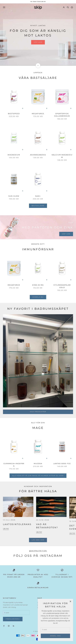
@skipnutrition (38, 551)
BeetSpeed (14, 113)
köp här (66, 234)
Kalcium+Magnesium (62, 156)
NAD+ (38, 196)
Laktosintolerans (17, 524)
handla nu (37, 297)
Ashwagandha (38, 155)
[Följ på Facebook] (4, 626)
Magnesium (14, 155)
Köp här (38, 41)
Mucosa (38, 463)
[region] (38, 34)
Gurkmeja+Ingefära (14, 465)
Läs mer (6, 528)
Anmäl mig (55, 636)
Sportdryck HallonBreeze (62, 115)
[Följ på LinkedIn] (13, 626)
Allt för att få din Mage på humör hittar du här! (38, 475)
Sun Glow (14, 196)
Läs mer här (38, 540)
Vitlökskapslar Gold (62, 286)
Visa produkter (38, 412)
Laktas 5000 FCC (62, 463)
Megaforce (38, 113)
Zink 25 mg (38, 285)
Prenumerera (13, 619)
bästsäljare (38, 206)
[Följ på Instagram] (9, 626)
